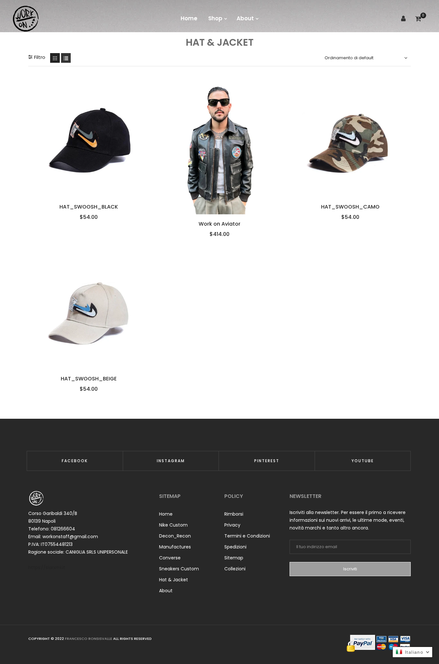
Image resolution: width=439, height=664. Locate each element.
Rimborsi (233, 514)
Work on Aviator (219, 224)
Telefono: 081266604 (51, 529)
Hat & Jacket (173, 579)
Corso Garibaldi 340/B (52, 513)
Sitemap (233, 558)
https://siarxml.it (46, 567)
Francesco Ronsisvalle (88, 638)
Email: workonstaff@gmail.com (63, 536)
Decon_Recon (175, 536)
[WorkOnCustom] (26, 18)
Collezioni (235, 569)
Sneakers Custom (179, 569)
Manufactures (175, 547)
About (166, 590)
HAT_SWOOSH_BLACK (88, 207)
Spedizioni (235, 547)
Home (166, 514)
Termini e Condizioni (247, 536)
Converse (170, 558)
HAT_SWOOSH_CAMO (350, 207)
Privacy (232, 525)
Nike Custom (173, 525)
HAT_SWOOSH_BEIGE (89, 379)
